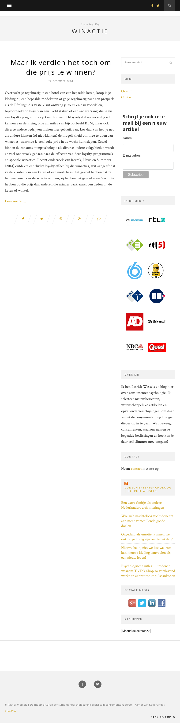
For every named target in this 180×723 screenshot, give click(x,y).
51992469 (10, 710)
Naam (127, 138)
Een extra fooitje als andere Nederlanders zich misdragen (142, 505)
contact (136, 468)
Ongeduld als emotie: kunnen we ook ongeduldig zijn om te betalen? (147, 537)
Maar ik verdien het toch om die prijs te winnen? (61, 67)
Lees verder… (15, 201)
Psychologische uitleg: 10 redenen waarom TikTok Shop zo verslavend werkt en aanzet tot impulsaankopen (148, 571)
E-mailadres (132, 155)
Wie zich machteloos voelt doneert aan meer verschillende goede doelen (147, 521)
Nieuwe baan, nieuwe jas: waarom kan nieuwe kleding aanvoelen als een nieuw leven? (146, 552)
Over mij (128, 91)
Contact (127, 97)
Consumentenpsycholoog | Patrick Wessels (148, 489)
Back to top (161, 717)
